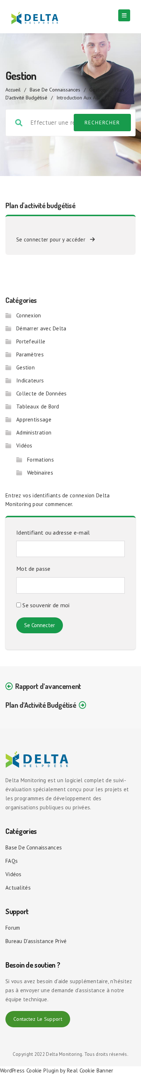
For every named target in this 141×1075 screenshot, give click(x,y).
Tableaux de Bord (37, 406)
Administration (33, 432)
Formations (40, 459)
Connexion (28, 315)
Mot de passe (33, 568)
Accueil (13, 89)
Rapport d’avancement (48, 686)
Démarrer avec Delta (41, 328)
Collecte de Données (41, 393)
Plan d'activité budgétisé (40, 205)
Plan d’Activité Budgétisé (40, 705)
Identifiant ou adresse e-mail (53, 532)
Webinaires (40, 472)
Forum (12, 927)
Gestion (97, 89)
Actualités (18, 887)
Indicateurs (30, 380)
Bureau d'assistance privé (36, 941)
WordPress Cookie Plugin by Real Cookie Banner (57, 1070)
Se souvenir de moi (45, 605)
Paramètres (30, 354)
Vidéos (24, 445)
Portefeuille (31, 341)
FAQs (11, 860)
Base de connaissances (55, 89)
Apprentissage (33, 419)
